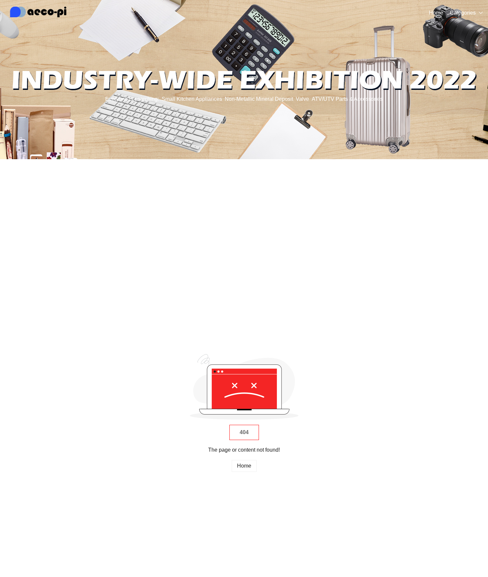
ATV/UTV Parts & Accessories (347, 99)
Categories (463, 13)
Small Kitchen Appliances (192, 99)
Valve (302, 99)
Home (436, 13)
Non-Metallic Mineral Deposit (259, 99)
